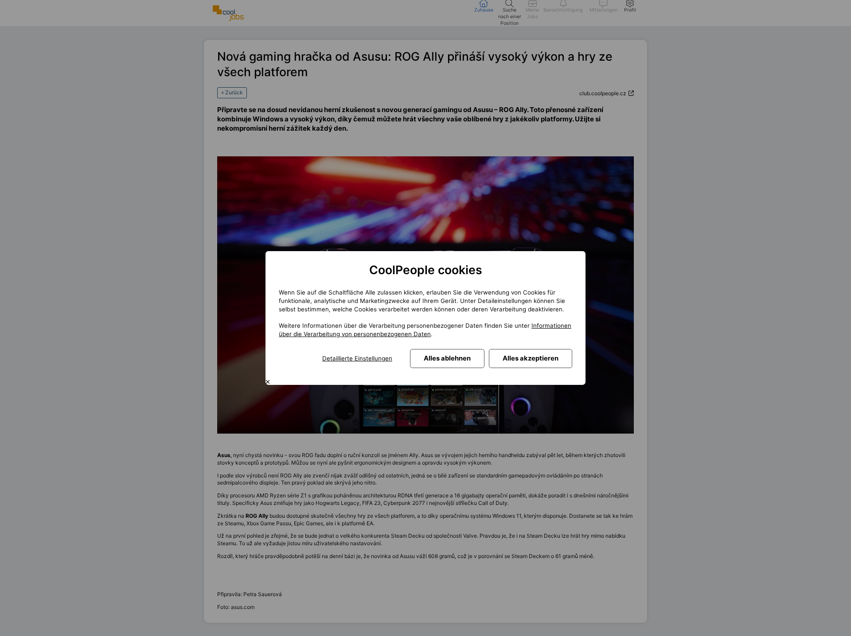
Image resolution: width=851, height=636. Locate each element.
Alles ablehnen (447, 358)
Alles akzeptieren (530, 358)
